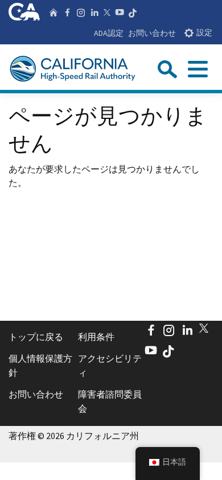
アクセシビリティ (110, 366)
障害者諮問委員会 (110, 401)
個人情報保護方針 (40, 366)
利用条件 (96, 336)
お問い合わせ (152, 33)
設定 (204, 33)
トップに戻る (36, 336)
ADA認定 (109, 33)
